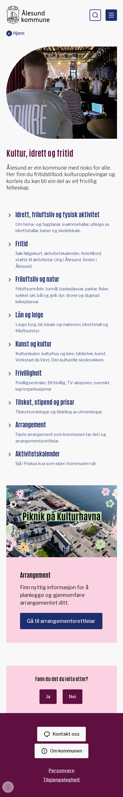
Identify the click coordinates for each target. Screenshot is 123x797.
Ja (48, 696)
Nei (72, 696)
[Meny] (111, 15)
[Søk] (95, 15)
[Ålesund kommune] (27, 15)
